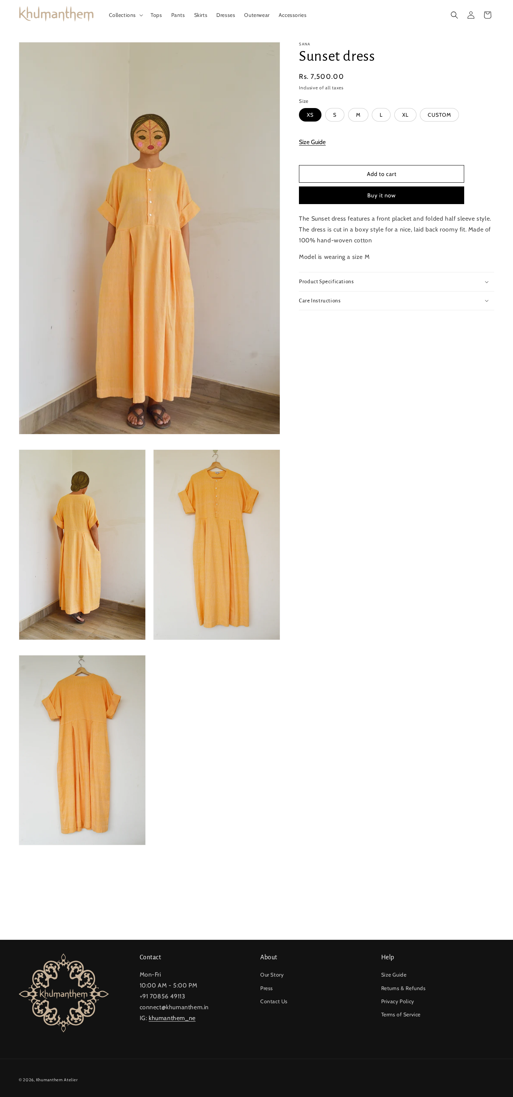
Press (266, 988)
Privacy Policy (397, 1001)
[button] (125, 15)
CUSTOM (439, 114)
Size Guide (312, 141)
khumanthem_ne (172, 1018)
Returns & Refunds (403, 988)
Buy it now (381, 195)
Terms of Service (401, 1014)
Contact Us (274, 1001)
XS (310, 114)
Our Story (272, 974)
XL (405, 114)
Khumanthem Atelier (57, 1079)
